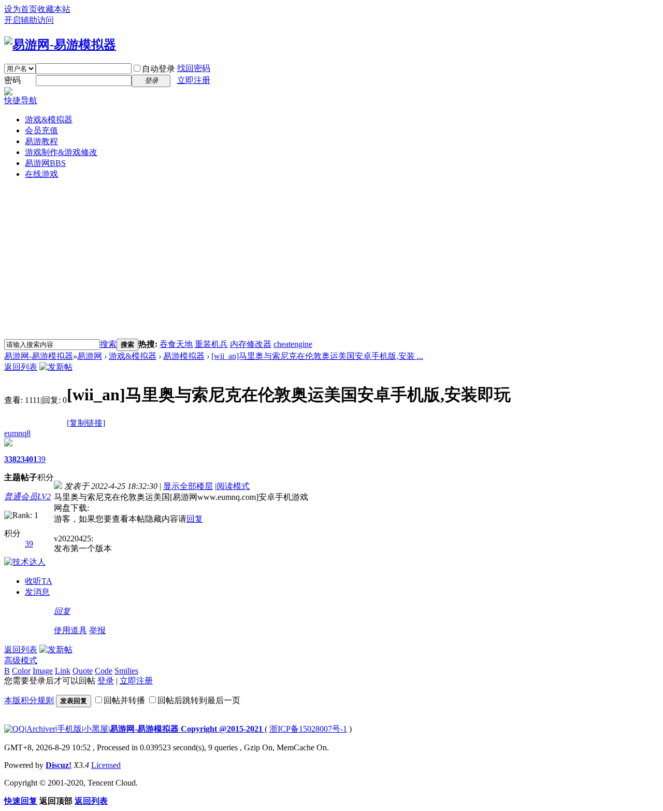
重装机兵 (211, 344)
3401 (29, 459)
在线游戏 (41, 174)
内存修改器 (250, 344)
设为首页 (20, 9)
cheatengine (292, 344)
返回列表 (20, 366)
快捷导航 (20, 100)
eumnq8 (17, 433)
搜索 (108, 344)
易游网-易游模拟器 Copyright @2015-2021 (187, 728)
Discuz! (58, 765)
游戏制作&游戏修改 (61, 152)
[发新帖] (56, 366)
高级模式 (20, 660)
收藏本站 (53, 9)
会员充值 (41, 130)
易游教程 (41, 141)
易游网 (45, 163)
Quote (83, 670)
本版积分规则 (29, 700)
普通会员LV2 (27, 496)
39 (41, 459)
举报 (97, 630)
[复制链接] (86, 422)
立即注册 (193, 80)
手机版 (69, 728)
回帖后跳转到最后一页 (198, 700)
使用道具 (70, 630)
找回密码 (193, 68)
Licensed (106, 765)
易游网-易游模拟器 (38, 356)
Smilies (126, 670)
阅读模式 (233, 486)
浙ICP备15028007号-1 (308, 728)
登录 (105, 680)
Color (21, 670)
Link (62, 670)
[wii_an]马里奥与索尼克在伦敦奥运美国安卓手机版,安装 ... (317, 356)
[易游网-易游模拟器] (60, 44)
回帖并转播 (124, 700)
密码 (12, 80)
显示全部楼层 (188, 486)
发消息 (37, 592)
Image (43, 670)
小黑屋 (95, 728)
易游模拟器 (184, 356)
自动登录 (158, 68)
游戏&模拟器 (49, 119)
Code (103, 670)
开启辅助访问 (29, 20)
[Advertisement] (331, 260)
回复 (194, 518)
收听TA (38, 581)
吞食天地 (176, 344)
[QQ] (14, 728)
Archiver (40, 728)
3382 (12, 459)
